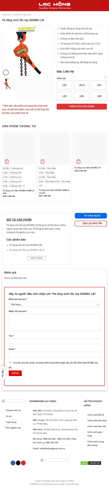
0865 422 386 (63, 439)
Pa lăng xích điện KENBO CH (88, 168)
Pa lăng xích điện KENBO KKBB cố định (18, 191)
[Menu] (4, 5)
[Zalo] (104, 482)
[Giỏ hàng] (104, 5)
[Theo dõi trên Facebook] (13, 463)
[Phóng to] (6, 72)
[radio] (64, 85)
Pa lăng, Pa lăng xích (22, 15)
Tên (11, 336)
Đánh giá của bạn (18, 299)
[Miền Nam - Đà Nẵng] (104, 475)
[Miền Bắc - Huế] (104, 468)
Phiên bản (61, 78)
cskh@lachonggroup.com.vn (52, 448)
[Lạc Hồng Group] (54, 5)
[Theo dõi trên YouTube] (23, 463)
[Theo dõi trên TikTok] (18, 463)
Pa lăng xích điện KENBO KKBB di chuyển (54, 191)
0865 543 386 (49, 439)
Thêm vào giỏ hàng (81, 106)
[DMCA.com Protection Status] (90, 462)
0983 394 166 (52, 442)
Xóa (105, 77)
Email (12, 349)
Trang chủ (6, 15)
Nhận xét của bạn (18, 311)
